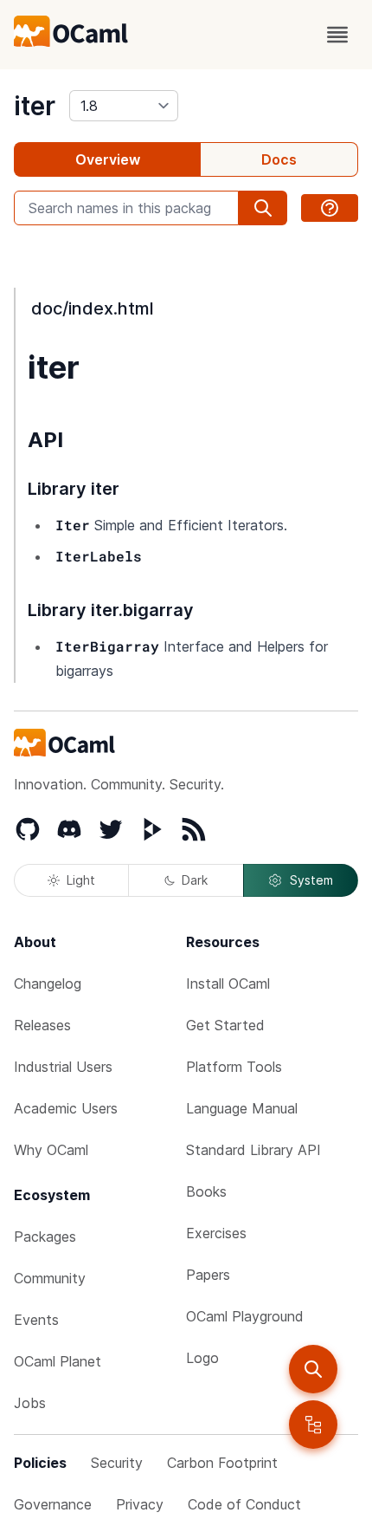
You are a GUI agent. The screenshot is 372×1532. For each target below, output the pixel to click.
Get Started (225, 1025)
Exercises (216, 1233)
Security (117, 1462)
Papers (208, 1274)
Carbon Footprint (222, 1462)
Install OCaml (228, 983)
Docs (279, 159)
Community (50, 1278)
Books (206, 1191)
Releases (42, 1025)
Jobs (30, 1403)
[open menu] (337, 35)
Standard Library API (253, 1150)
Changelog (47, 983)
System (311, 880)
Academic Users (66, 1108)
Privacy (140, 1504)
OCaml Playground (245, 1316)
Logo (202, 1357)
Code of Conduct (244, 1504)
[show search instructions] (329, 208)
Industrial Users (63, 1066)
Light (81, 880)
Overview (107, 159)
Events (36, 1319)
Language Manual (242, 1108)
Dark (195, 880)
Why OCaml (51, 1150)
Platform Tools (234, 1066)
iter (34, 105)
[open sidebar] (313, 1424)
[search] (313, 1369)
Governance (53, 1504)
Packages (45, 1236)
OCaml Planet (57, 1361)
